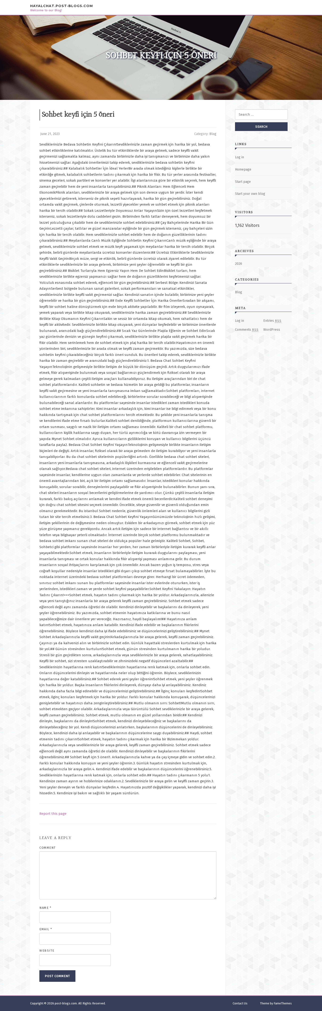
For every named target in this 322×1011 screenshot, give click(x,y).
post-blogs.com (66, 1003)
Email (45, 929)
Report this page (52, 813)
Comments (247, 330)
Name (45, 907)
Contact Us (240, 1003)
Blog (212, 134)
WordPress (271, 330)
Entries (272, 321)
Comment (47, 847)
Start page (243, 182)
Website (46, 950)
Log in (239, 157)
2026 (238, 264)
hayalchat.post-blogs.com (61, 6)
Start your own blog (250, 194)
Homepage (243, 169)
